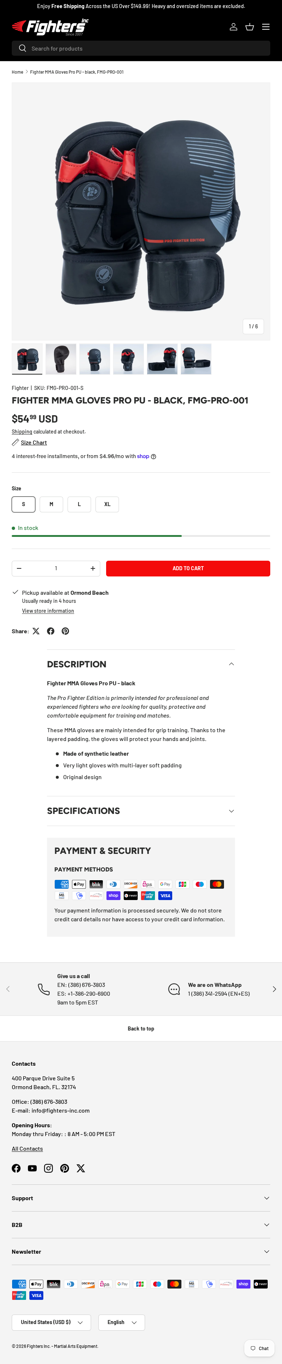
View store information (48, 611)
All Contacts (27, 1148)
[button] (250, 27)
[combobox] (141, 48)
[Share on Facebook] (50, 631)
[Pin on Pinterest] (65, 631)
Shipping (22, 431)
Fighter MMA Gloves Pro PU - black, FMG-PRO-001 (76, 72)
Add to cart (188, 568)
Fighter (20, 388)
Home (17, 72)
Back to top (141, 1028)
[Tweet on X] (36, 631)
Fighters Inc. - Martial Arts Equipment (62, 1346)
